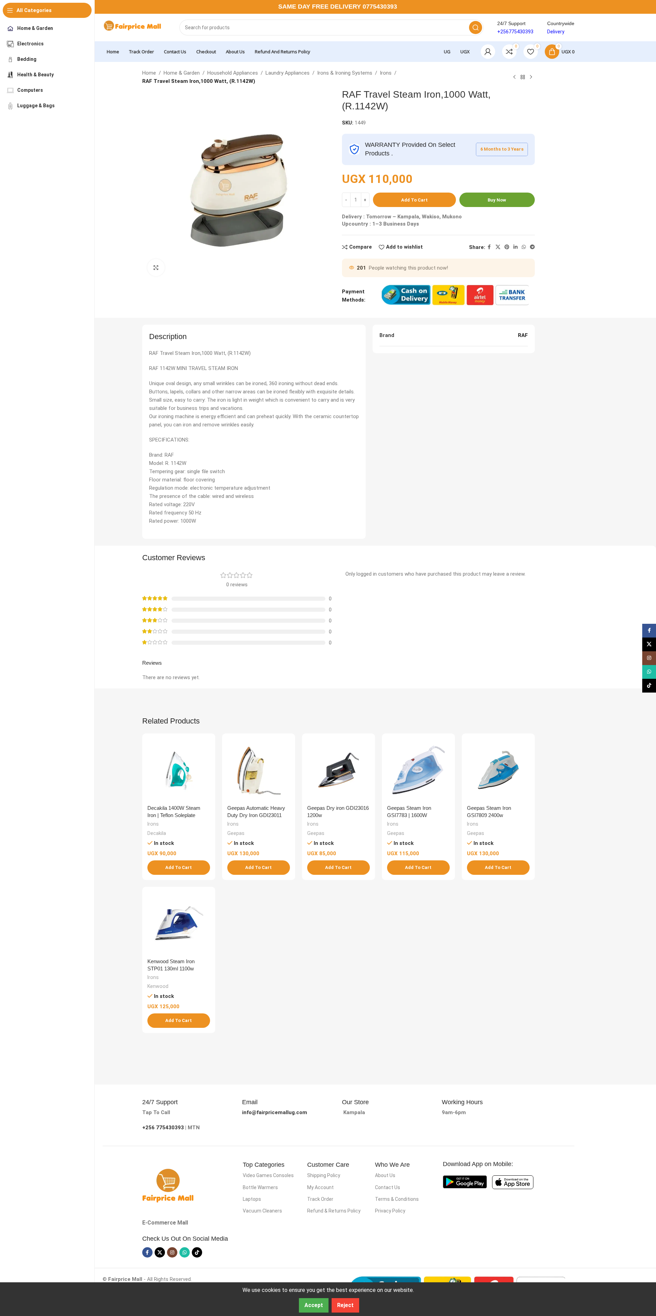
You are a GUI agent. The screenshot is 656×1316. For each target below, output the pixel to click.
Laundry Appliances (287, 73)
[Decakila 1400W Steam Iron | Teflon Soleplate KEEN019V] (178, 770)
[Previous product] (514, 77)
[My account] (488, 51)
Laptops (252, 1199)
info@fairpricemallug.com (274, 1112)
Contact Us (387, 1187)
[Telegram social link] (532, 247)
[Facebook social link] (489, 247)
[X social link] (497, 247)
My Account (320, 1187)
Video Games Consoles (268, 1175)
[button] (178, 867)
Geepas (235, 833)
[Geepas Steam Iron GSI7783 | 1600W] (418, 770)
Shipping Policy (323, 1175)
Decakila (156, 833)
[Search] (475, 27)
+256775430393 (515, 31)
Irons (386, 73)
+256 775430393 (163, 1127)
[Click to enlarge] (156, 267)
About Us (385, 1175)
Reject (345, 1305)
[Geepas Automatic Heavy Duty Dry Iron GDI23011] (258, 770)
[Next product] (531, 77)
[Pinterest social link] (506, 247)
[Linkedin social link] (515, 247)
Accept (313, 1305)
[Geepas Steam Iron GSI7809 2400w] (498, 770)
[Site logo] (134, 27)
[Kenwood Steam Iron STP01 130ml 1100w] (178, 923)
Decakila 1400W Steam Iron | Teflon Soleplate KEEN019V (173, 815)
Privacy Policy (390, 1211)
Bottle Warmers (260, 1187)
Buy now (497, 200)
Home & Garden (182, 73)
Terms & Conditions (397, 1199)
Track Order (320, 1199)
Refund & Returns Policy (334, 1211)
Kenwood (157, 986)
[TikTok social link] (197, 1252)
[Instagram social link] (172, 1252)
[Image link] (168, 1185)
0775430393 (380, 6)
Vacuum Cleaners (262, 1211)
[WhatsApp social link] (524, 247)
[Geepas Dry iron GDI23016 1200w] (338, 770)
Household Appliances (232, 73)
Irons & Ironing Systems (344, 73)
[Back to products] (523, 77)
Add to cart (414, 200)
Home (149, 73)
